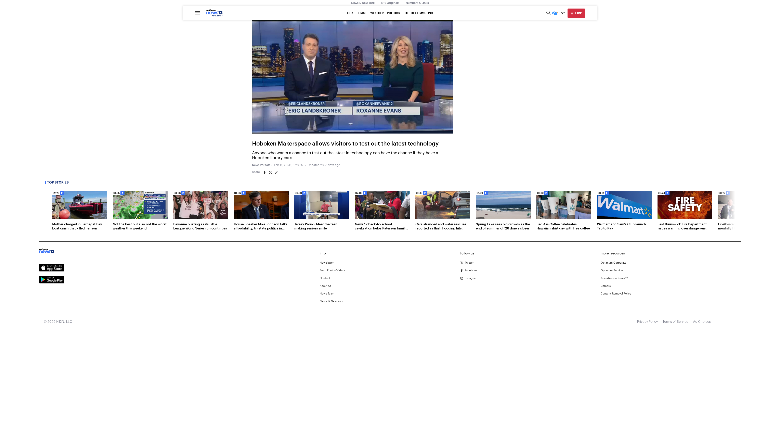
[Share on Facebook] (264, 172)
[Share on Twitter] (270, 172)
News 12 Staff (261, 165)
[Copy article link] (276, 172)
